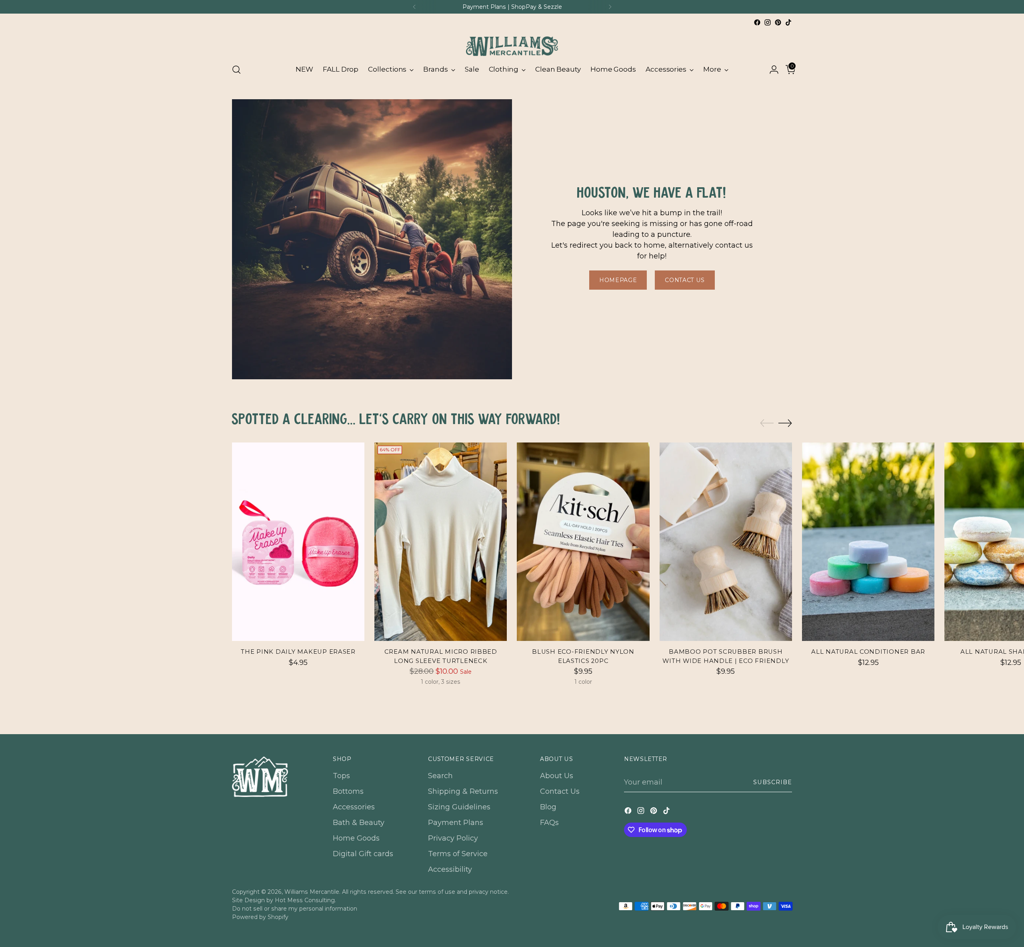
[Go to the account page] (771, 70)
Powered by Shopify (260, 917)
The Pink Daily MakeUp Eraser (298, 651)
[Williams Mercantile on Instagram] (767, 22)
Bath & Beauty (358, 822)
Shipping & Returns (463, 791)
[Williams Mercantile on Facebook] (757, 22)
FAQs (549, 822)
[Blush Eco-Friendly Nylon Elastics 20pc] (583, 541)
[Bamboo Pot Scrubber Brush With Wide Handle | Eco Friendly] (726, 541)
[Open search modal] (236, 70)
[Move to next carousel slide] (785, 423)
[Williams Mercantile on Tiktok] (788, 22)
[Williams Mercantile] (512, 42)
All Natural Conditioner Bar (868, 651)
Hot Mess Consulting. (305, 900)
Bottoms (348, 791)
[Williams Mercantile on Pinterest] (778, 22)
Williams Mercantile (311, 891)
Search (440, 775)
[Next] (610, 7)
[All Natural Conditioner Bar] (868, 541)
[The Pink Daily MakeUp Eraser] (298, 541)
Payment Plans (455, 822)
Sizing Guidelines (459, 807)
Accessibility (450, 869)
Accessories (354, 807)
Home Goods (356, 838)
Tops (341, 775)
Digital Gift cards (363, 853)
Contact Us (560, 791)
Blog (548, 807)
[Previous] (414, 7)
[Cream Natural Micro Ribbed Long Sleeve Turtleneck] (440, 541)
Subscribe (772, 782)
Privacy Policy (453, 838)
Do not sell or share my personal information (294, 908)
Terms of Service (458, 853)
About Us (556, 775)
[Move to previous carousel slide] (767, 423)
